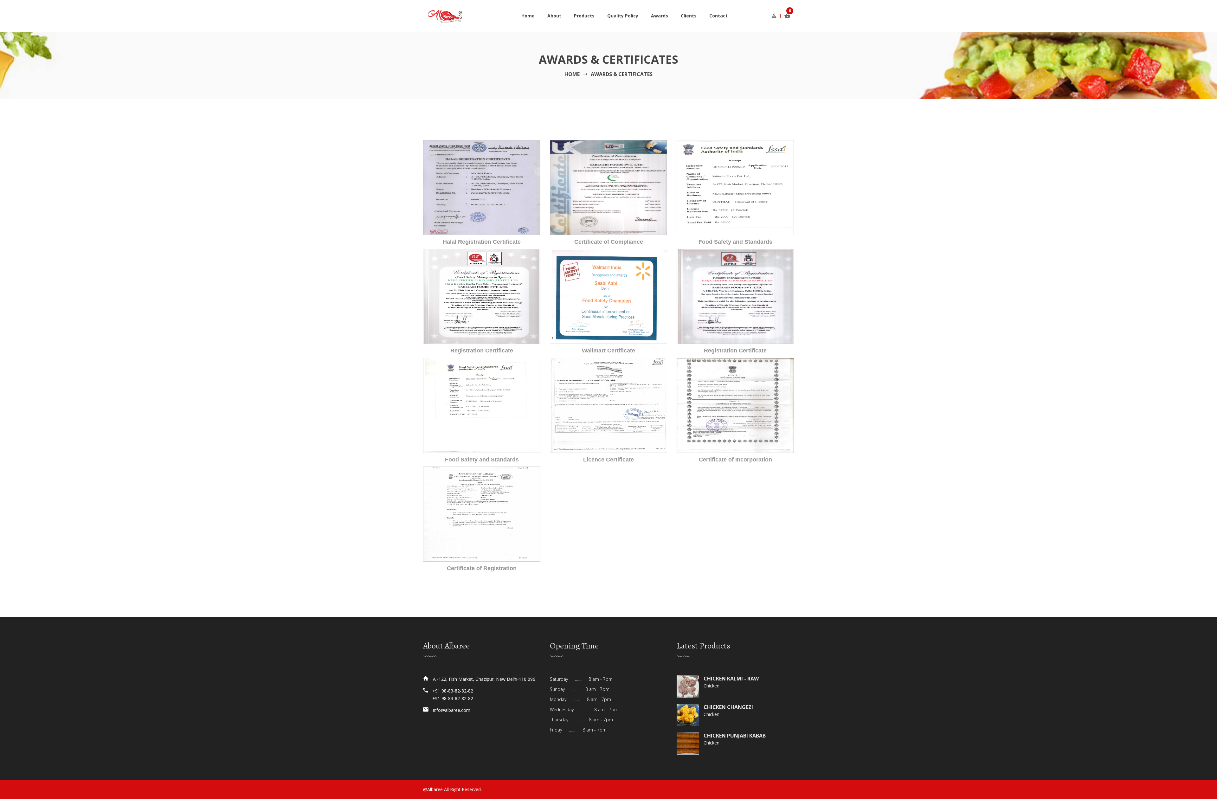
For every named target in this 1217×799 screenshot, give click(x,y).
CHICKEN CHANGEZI (728, 707)
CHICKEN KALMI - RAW (731, 678)
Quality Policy (622, 16)
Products (584, 16)
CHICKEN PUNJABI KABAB (735, 735)
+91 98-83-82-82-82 (452, 691)
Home (528, 16)
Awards (659, 16)
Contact (718, 16)
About (554, 16)
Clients (689, 16)
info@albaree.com (451, 710)
